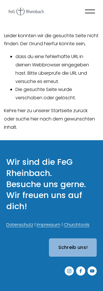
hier (22, 110)
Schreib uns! (73, 247)
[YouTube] (92, 271)
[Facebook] (80, 271)
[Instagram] (69, 271)
